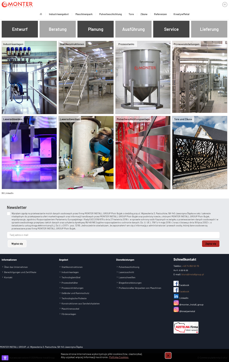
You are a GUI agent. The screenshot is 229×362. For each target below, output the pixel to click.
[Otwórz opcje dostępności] (5, 357)
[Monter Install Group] (17, 4)
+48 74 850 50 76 (190, 266)
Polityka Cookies (118, 357)
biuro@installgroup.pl (193, 274)
